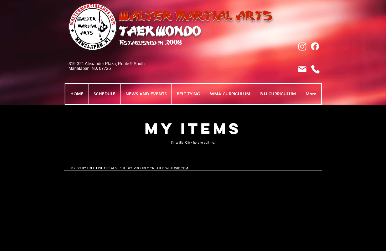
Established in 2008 (150, 42)
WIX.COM (181, 168)
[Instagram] (302, 46)
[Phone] (315, 69)
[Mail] (302, 69)
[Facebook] (315, 46)
